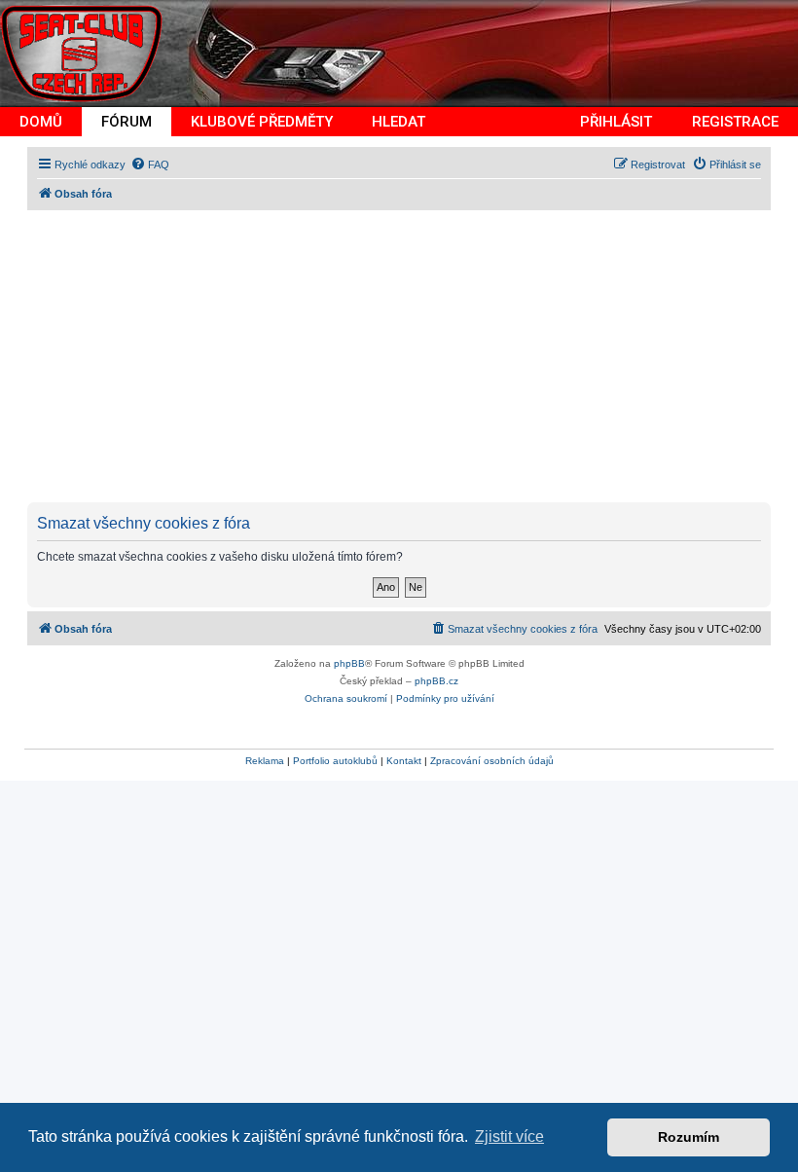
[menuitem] (149, 164)
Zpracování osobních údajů (492, 760)
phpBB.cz (436, 681)
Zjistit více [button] (509, 1136)
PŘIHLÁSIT (616, 121)
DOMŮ (40, 121)
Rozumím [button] (688, 1137)
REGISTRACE (735, 121)
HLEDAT (398, 121)
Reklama (264, 760)
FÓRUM (126, 121)
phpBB (349, 663)
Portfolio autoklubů (335, 760)
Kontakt (403, 760)
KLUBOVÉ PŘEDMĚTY (262, 121)
